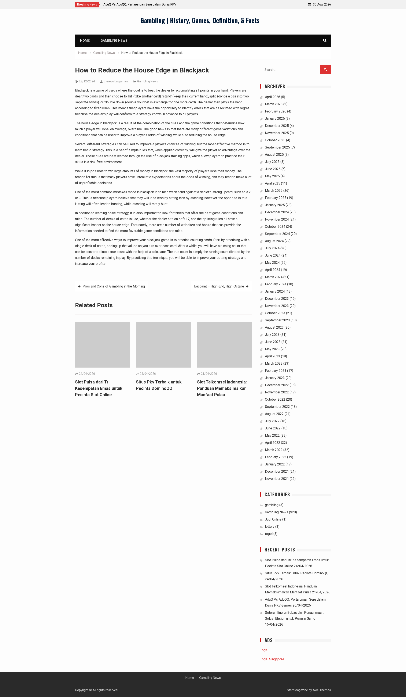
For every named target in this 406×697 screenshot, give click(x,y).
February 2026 (275, 111)
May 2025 (272, 176)
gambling (271, 505)
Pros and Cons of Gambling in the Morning (114, 286)
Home (85, 41)
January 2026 (275, 119)
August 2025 (274, 155)
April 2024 (272, 270)
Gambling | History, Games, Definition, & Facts (199, 20)
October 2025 (275, 140)
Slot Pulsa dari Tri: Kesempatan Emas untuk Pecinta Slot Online (98, 388)
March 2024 (274, 277)
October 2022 (275, 399)
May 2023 (272, 349)
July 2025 (272, 162)
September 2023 (277, 320)
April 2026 (272, 97)
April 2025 (272, 183)
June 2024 (273, 255)
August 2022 (274, 414)
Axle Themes (322, 690)
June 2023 (273, 342)
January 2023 (275, 378)
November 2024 (277, 219)
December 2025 (277, 126)
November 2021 (277, 479)
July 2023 (272, 335)
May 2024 (272, 263)
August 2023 (274, 327)
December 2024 (277, 212)
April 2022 (272, 443)
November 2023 (277, 306)
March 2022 (274, 450)
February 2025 (275, 198)
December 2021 (277, 471)
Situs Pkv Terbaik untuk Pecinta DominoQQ (296, 573)
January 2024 (275, 291)
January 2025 (275, 205)
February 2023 (275, 371)
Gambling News (114, 41)
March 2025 (274, 191)
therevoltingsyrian (116, 81)
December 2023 (277, 299)
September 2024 (277, 234)
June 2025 (273, 169)
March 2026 (274, 104)
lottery (269, 527)
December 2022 (277, 385)
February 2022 (275, 457)
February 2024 (275, 284)
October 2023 (275, 313)
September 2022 (277, 407)
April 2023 (272, 356)
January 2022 (275, 464)
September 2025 (277, 147)
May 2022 (272, 435)
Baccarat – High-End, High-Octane (219, 286)
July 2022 (272, 421)
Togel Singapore (272, 659)
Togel (264, 650)
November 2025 (277, 133)
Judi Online (273, 519)
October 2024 (275, 227)
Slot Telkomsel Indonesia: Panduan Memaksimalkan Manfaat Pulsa (222, 388)
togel (269, 534)
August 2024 (274, 241)
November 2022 (277, 392)
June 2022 (273, 428)
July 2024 (272, 248)
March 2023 (274, 363)
